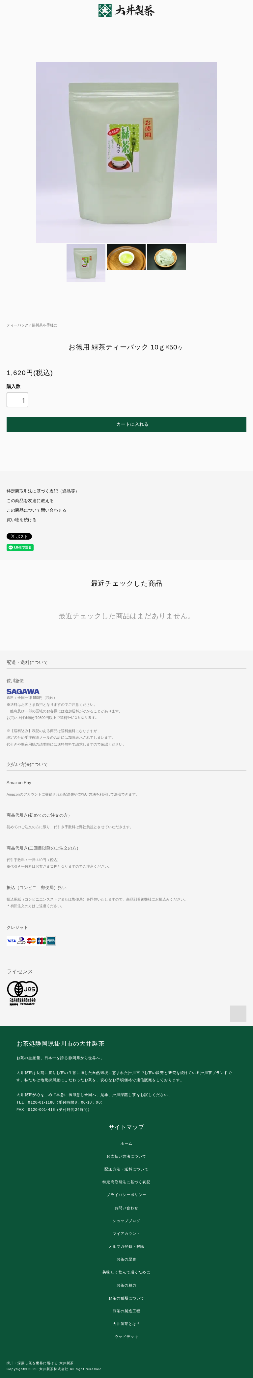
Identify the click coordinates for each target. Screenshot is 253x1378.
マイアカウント (127, 1234)
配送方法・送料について (126, 1169)
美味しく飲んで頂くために (126, 1272)
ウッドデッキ (127, 1337)
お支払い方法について (126, 1156)
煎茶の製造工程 (127, 1311)
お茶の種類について (126, 1298)
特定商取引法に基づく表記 (126, 1182)
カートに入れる (132, 424)
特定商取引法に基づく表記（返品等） (43, 491)
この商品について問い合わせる (37, 510)
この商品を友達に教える (30, 500)
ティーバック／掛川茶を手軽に (32, 325)
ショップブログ (127, 1221)
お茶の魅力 (127, 1285)
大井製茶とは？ (127, 1324)
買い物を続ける (22, 520)
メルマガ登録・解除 (126, 1246)
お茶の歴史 (127, 1259)
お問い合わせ (127, 1208)
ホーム (126, 1143)
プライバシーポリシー (126, 1195)
